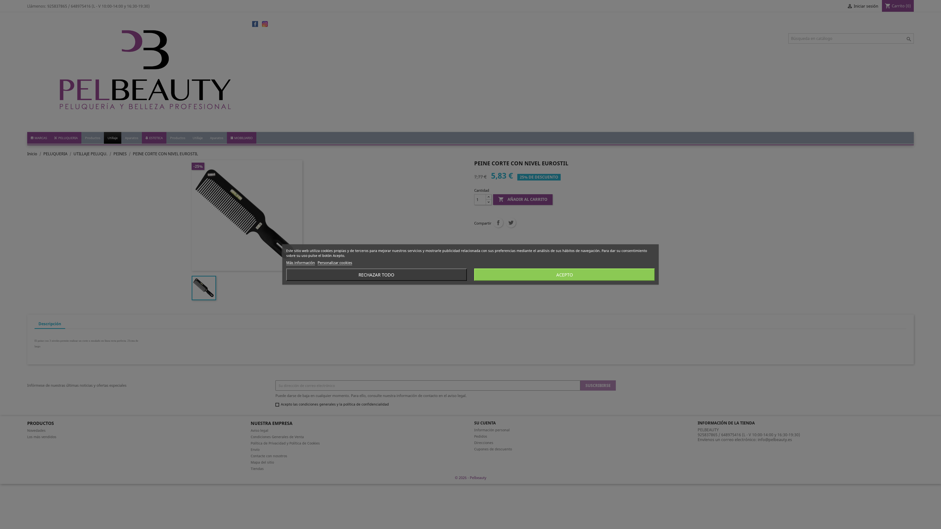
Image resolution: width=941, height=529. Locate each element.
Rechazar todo (376, 275)
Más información (300, 262)
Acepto (564, 275)
